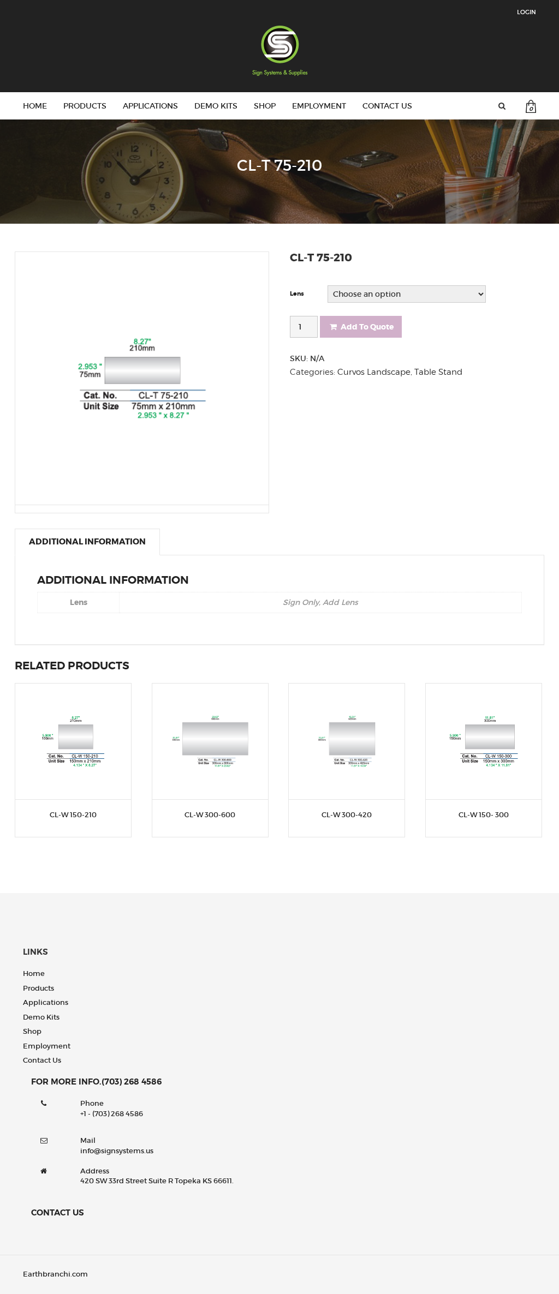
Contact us (387, 106)
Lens (297, 293)
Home (35, 106)
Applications (150, 106)
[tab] (87, 542)
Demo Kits (215, 106)
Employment (319, 106)
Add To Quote (367, 327)
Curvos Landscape (374, 372)
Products (84, 106)
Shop (265, 106)
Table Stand (438, 372)
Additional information (87, 541)
